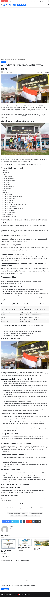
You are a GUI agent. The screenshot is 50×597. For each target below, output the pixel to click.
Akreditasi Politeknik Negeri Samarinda (40, 547)
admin (4, 72)
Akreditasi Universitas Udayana (6, 551)
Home (3, 59)
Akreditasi (7, 59)
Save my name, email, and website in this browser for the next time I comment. (18, 585)
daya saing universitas (36, 513)
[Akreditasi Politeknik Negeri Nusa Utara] (25, 542)
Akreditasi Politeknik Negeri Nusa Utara (24, 548)
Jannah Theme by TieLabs (24, 594)
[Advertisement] (25, 17)
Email (2, 580)
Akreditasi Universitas (14, 513)
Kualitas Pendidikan (17, 516)
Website (27, 580)
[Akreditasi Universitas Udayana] (8, 544)
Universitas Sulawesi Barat (32, 516)
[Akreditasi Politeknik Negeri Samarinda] (41, 542)
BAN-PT (25, 513)
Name (2, 575)
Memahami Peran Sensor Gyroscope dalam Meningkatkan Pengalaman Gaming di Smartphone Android (29, 1)
